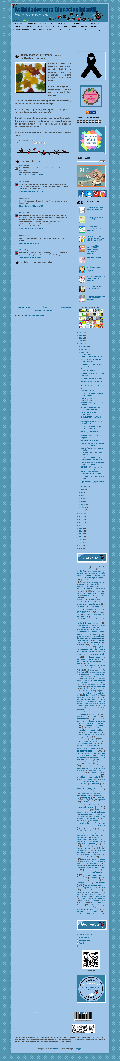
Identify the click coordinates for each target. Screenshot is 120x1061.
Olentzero (97, 837)
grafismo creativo (96, 766)
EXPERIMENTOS (32, 23)
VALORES (17, 30)
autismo (98, 591)
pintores (80, 857)
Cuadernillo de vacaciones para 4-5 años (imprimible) (96, 228)
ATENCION (29, 26)
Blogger (78, 1049)
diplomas (97, 710)
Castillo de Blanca (85, 934)
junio (83, 495)
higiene (94, 772)
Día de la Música (86, 676)
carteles (80, 609)
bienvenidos (85, 595)
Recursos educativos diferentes (92, 378)
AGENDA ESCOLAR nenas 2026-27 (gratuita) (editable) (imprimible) (95, 238)
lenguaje (87, 798)
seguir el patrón (83, 896)
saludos (96, 892)
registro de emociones (93, 885)
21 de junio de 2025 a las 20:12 (30, 257)
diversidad (81, 716)
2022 (81, 344)
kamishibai (86, 793)
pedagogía (82, 850)
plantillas (90, 857)
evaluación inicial (96, 748)
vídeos (95, 911)
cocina (86, 614)
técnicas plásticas (27, 143)
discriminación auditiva (87, 712)
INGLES (66, 26)
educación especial (92, 728)
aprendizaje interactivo (95, 578)
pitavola (22, 165)
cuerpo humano (86, 647)
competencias (97, 619)
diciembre (84, 346)
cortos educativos (84, 640)
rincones (102, 888)
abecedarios (82, 567)
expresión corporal (83, 753)
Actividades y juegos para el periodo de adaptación (94, 268)
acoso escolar (97, 567)
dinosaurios (82, 710)
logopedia (101, 800)
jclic (78, 786)
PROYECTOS (57, 26)
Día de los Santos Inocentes (95, 680)
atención (94, 586)
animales (80, 573)
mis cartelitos (84, 30)
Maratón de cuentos (83, 810)
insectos (102, 779)
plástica (102, 857)
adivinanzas (92, 569)
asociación (95, 584)
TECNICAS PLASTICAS (47, 23)
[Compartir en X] (39, 143)
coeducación (97, 614)
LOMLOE (84, 802)
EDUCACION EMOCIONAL (80, 26)
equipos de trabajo (86, 737)
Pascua (80, 848)
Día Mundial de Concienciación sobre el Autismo (91, 701)
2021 (81, 513)
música (102, 823)
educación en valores (94, 726)
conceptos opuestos (99, 625)
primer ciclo (92, 865)
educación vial (100, 734)
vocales (80, 914)
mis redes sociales (71, 30)
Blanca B (22, 181)
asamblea (81, 584)
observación (82, 837)
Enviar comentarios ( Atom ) (35, 315)
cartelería (96, 606)
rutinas (79, 892)
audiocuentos (100, 588)
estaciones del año (92, 741)
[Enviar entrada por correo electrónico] (32, 140)
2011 (81, 543)
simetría (84, 898)
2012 (81, 540)
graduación (101, 764)
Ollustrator (56, 1049)
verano (80, 911)
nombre (80, 833)
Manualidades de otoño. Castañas (93, 386)
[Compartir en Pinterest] (44, 143)
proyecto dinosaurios (93, 875)
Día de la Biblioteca (93, 670)
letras (99, 798)
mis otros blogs (96, 30)
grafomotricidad (83, 768)
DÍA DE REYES (86, 682)
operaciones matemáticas (88, 839)
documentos (82, 719)
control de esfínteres (84, 636)
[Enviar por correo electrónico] (35, 143)
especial (102, 739)
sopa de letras (85, 900)
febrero (83, 507)
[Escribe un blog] (37, 143)
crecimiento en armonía (91, 642)
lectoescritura (83, 795)
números (94, 835)
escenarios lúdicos (82, 739)
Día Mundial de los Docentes (95, 703)
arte (103, 580)
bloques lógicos (89, 597)
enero (83, 510)
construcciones (95, 634)
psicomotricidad (82, 880)
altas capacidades (95, 571)
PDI (97, 848)
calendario (81, 600)
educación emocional (95, 723)
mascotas (80, 812)
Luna (79, 805)
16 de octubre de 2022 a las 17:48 (31, 191)
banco (79, 593)
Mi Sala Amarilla (84, 937)
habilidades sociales (95, 770)
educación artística (96, 721)
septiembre (85, 486)
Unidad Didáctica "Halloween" (91, 440)
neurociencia (90, 829)
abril (82, 501)
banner (102, 593)
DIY (95, 716)
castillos (91, 609)
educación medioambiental (91, 730)
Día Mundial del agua (87, 705)
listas (84, 800)
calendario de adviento (85, 602)
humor (98, 775)
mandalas (93, 805)
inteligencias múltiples (91, 781)
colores (84, 619)
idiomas (80, 779)
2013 (81, 537)
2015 (81, 531)
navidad (100, 825)
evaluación (95, 745)
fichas (87, 755)
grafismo (84, 766)
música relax (87, 826)
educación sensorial (84, 734)
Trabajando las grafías (94, 257)
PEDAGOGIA (26, 30)
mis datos (59, 30)
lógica (91, 800)
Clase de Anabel (84, 940)
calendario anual (95, 600)
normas (92, 833)
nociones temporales (95, 831)
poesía (102, 859)
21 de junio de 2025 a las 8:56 (29, 243)
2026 (81, 332)
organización (81, 841)
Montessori (91, 818)
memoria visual (87, 814)
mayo (83, 498)
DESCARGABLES (19, 23)
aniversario (93, 573)
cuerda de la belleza (98, 645)
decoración (86, 649)
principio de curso (97, 867)
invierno (96, 784)
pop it (93, 861)
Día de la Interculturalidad (97, 672)
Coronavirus (96, 638)
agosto (83, 489)
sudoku (95, 900)
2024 (81, 338)
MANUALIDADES (62, 23)
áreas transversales (90, 580)
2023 (81, 341)
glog (79, 764)
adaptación (81, 569)
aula (83, 591)
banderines (91, 593)
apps (88, 575)
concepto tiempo (94, 623)
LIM (78, 800)
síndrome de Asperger (97, 898)
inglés (90, 779)
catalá (100, 609)
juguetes (102, 791)
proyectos (81, 878)
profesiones (81, 872)
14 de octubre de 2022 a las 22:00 (31, 175)
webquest (99, 914)
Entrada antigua (65, 307)
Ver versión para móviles (43, 310)
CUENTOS (50, 30)
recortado (81, 883)
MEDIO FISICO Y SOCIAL (43, 26)
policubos (84, 861)
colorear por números (97, 617)
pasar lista (99, 846)
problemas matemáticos (93, 870)
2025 (81, 335)
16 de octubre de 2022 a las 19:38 (31, 206)
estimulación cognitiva (87, 743)
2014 (81, 534)
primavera (80, 865)
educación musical (92, 732)
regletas (80, 888)
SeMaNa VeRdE (99, 896)
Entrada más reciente (23, 307)
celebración (84, 611)
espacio (93, 739)
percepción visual (83, 854)
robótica (84, 890)
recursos (100, 882)
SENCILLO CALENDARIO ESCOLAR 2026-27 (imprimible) (96, 297)
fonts (99, 760)
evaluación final (82, 748)
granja (95, 768)
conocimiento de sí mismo (88, 629)
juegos (92, 788)
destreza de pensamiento (86, 661)
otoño (93, 844)
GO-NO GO (89, 764)
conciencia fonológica (91, 627)
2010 (81, 545)
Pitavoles (82, 943)
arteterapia (84, 582)
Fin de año (94, 757)
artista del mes (97, 582)
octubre (84, 352)
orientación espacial (97, 841)
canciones (94, 604)
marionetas (97, 810)
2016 (81, 528)
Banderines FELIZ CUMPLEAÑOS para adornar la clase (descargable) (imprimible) (94, 249)
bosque (100, 597)
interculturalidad (82, 784)
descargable (98, 654)
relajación (90, 888)
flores (91, 760)
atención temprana (84, 588)
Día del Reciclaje (91, 691)
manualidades (86, 807)
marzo (83, 504)
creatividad (101, 640)
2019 (81, 519)
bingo (95, 595)
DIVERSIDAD (94, 26)
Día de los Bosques (88, 678)
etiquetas (81, 745)
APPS (34, 30)
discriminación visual (87, 714)
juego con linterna (89, 786)
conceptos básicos (83, 625)
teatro (91, 902)
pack (103, 844)
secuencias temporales (93, 894)
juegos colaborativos (85, 791)
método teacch (85, 816)
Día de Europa (91, 668)
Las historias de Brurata (87, 946)
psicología (94, 878)
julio (82, 492)
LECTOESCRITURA (76, 23)
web (89, 914)
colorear (81, 617)
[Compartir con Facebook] (41, 143)
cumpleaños (100, 647)
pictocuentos (98, 854)
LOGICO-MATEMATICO (92, 23)
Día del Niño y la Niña (88, 689)
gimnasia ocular (98, 762)
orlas (83, 844)
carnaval (81, 606)
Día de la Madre (85, 674)
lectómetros (99, 795)
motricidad (94, 821)
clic (78, 614)
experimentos (86, 750)
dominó (97, 719)
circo (100, 612)
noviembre (85, 349)
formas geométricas (83, 762)
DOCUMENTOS (18, 26)
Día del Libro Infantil (89, 684)
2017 (81, 525)
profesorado (98, 872)
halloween (81, 772)
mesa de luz (101, 814)
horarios (89, 775)
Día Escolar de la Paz (91, 695)
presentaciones (93, 863)
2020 (81, 516)
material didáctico (97, 812)
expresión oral (99, 753)
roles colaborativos (96, 890)
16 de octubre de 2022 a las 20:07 (31, 229)
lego (78, 798)
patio (90, 848)
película (96, 852)
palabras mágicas (86, 846)
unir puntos (95, 909)
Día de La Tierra (99, 676)
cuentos (80, 645)
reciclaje (96, 880)
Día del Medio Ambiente (96, 687)
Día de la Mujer (100, 674)
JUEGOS (41, 30)
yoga (78, 916)
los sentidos (97, 802)
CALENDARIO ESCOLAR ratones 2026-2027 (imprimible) (96, 278)
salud (88, 892)
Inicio (45, 307)
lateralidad (97, 793)
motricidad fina (84, 823)
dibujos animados (94, 707)
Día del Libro (100, 682)
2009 (81, 548)
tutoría (92, 907)
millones (97, 816)
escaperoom (99, 737)
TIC (93, 905)
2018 (81, 522)
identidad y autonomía (88, 777)
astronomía (81, 586)
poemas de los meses (89, 859)
